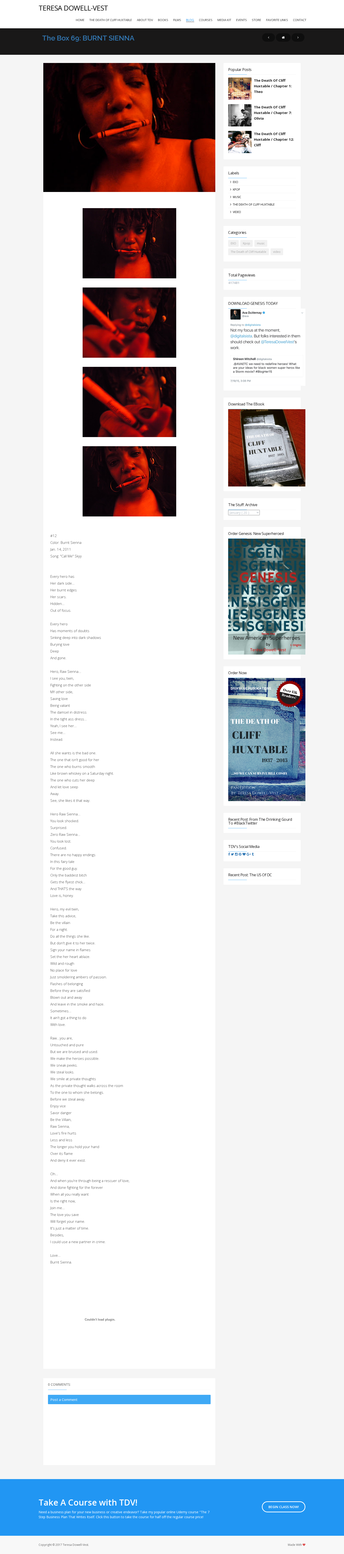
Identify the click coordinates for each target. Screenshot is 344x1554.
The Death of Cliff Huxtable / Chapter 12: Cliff (274, 139)
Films (177, 20)
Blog (190, 20)
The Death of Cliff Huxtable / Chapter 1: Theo (273, 86)
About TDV (145, 20)
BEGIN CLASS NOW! (283, 1507)
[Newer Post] (268, 37)
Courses (205, 20)
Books (163, 20)
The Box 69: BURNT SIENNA (88, 38)
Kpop (236, 189)
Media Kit (224, 20)
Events (241, 20)
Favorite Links (277, 20)
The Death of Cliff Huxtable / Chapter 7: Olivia (273, 113)
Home (80, 20)
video (237, 212)
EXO (235, 182)
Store (256, 20)
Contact (299, 20)
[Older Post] (298, 37)
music (237, 197)
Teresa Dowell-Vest (73, 8)
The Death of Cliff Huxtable (110, 20)
